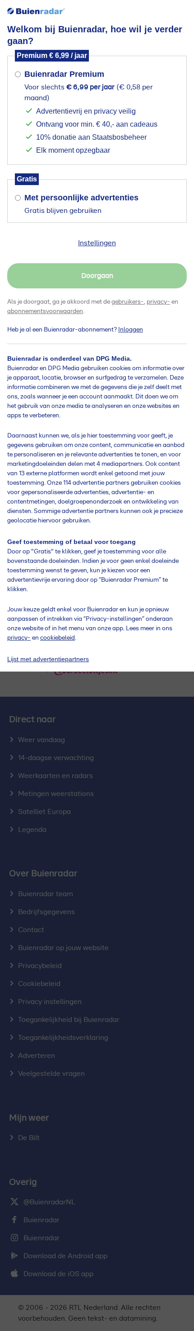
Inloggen (130, 330)
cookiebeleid (57, 638)
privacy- (158, 302)
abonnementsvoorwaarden (45, 311)
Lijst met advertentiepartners (48, 659)
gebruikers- (127, 302)
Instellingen (97, 243)
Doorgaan (97, 275)
